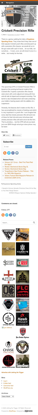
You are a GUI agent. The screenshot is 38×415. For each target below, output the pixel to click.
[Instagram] (17, 153)
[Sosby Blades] (8, 268)
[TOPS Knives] (22, 283)
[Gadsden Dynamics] (8, 311)
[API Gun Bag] (22, 311)
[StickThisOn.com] (22, 268)
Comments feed (8, 386)
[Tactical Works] (8, 367)
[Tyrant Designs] (22, 240)
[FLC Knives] (22, 297)
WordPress (12, 411)
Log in (5, 381)
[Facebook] (13, 153)
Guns (22, 35)
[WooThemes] (29, 411)
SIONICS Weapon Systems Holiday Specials (22, 193)
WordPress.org (8, 388)
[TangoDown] (22, 367)
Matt (4, 35)
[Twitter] (9, 153)
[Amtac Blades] (8, 283)
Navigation (10, 3)
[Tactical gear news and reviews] (13, 24)
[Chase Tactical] (8, 353)
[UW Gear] (8, 254)
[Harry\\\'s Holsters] (22, 254)
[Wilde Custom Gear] (22, 353)
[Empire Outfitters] (8, 240)
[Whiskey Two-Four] (8, 325)
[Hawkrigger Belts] (22, 325)
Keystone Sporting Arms (12, 184)
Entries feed (7, 383)
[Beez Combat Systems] (22, 339)
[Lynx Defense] (7, 327)
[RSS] (5, 153)
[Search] (34, 222)
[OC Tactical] (8, 297)
